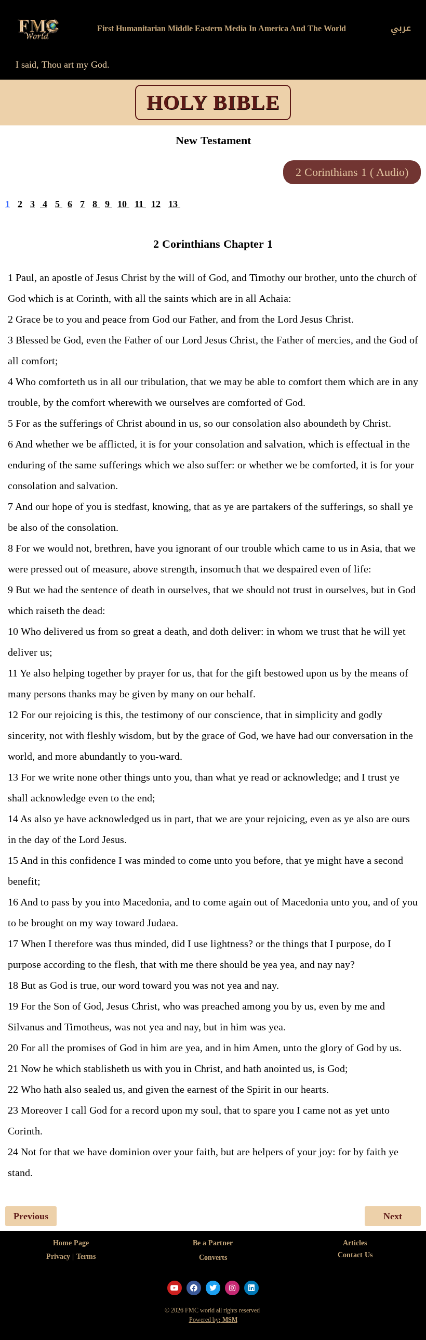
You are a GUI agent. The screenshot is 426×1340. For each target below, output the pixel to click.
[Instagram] (232, 1288)
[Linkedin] (251, 1288)
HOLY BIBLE (213, 102)
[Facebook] (194, 1288)
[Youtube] (174, 1288)
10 (122, 204)
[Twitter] (213, 1288)
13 (173, 204)
